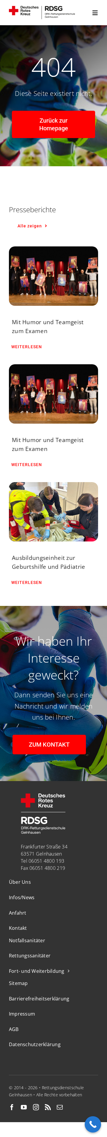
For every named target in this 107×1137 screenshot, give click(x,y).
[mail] (60, 1107)
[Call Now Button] (93, 1124)
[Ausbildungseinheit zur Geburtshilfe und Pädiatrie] (53, 511)
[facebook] (12, 1107)
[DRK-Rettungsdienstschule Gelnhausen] (42, 8)
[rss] (48, 1107)
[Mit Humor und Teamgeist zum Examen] (53, 276)
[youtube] (24, 1107)
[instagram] (36, 1107)
